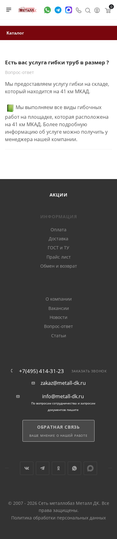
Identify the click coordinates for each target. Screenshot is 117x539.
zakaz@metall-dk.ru (63, 383)
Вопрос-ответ (58, 326)
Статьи (58, 336)
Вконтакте (26, 468)
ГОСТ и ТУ (58, 248)
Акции (59, 195)
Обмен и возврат (58, 266)
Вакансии (58, 308)
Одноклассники (58, 468)
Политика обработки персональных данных (58, 518)
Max (90, 468)
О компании (59, 299)
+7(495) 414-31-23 (41, 371)
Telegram (42, 468)
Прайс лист (58, 257)
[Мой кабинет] (97, 9)
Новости (58, 317)
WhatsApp (74, 468)
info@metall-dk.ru (63, 396)
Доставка (58, 239)
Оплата (58, 230)
